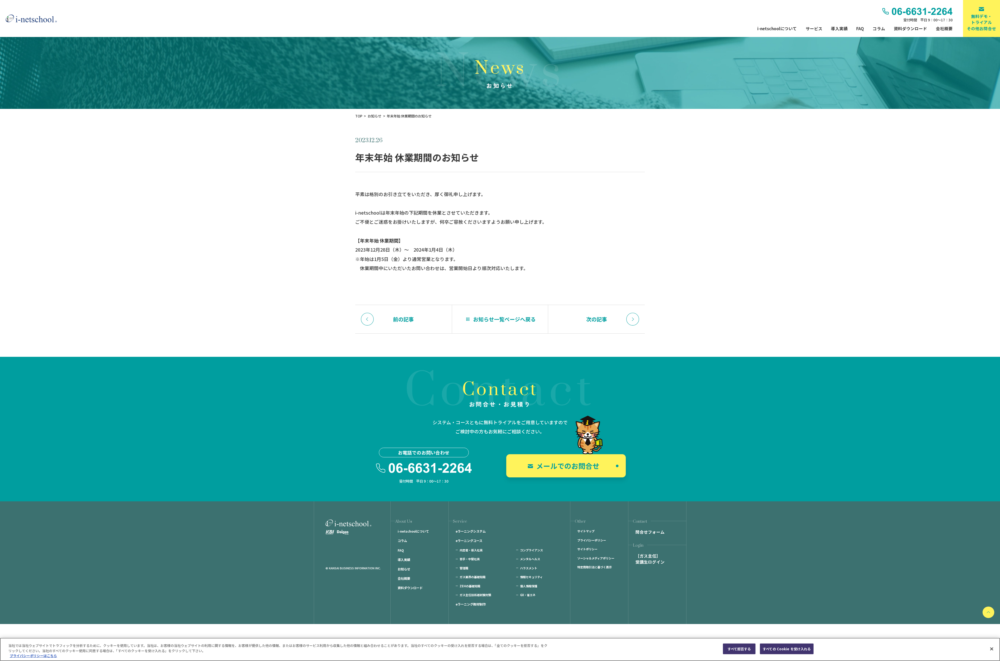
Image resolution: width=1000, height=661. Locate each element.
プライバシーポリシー (591, 540)
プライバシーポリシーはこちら (33, 655)
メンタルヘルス (530, 559)
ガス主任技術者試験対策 (475, 595)
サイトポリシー (587, 549)
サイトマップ (586, 531)
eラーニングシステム (471, 531)
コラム (879, 28)
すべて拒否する (739, 648)
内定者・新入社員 (471, 550)
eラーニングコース (469, 540)
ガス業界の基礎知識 (472, 577)
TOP (358, 116)
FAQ (860, 28)
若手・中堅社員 (470, 559)
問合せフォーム (650, 532)
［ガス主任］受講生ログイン (650, 559)
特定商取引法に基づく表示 (594, 567)
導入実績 (839, 28)
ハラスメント (528, 568)
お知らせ (374, 116)
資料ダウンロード (910, 28)
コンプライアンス (531, 550)
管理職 (464, 568)
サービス (814, 28)
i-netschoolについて (777, 28)
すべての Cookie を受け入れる (787, 648)
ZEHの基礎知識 (470, 586)
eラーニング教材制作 (471, 604)
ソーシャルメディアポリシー (595, 558)
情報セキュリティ (531, 577)
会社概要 (944, 28)
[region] (500, 649)
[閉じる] (991, 648)
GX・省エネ (527, 595)
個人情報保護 (528, 586)
